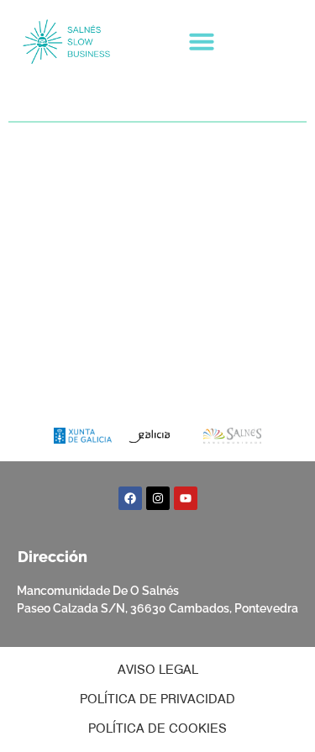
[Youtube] (185, 498)
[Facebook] (130, 498)
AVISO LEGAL (158, 669)
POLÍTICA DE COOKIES (157, 728)
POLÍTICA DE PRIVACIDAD (157, 699)
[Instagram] (158, 498)
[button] (201, 41)
